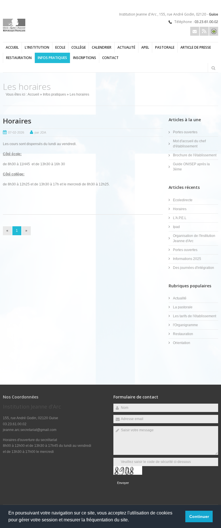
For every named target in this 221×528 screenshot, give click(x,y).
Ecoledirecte (183, 200)
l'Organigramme (185, 325)
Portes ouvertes (185, 132)
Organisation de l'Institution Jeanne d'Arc (194, 238)
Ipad (176, 227)
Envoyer (123, 483)
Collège (78, 47)
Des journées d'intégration (193, 268)
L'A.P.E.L (179, 218)
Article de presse (195, 47)
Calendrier (101, 47)
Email (194, 31)
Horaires (17, 121)
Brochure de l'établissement (194, 155)
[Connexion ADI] (213, 31)
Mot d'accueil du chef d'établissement (189, 143)
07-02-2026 (16, 132)
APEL (145, 47)
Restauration (19, 57)
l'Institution (37, 47)
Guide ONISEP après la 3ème (191, 166)
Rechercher (213, 68)
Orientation (181, 343)
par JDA (40, 132)
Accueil (12, 47)
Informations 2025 (187, 259)
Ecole (60, 47)
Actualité (126, 47)
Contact (110, 57)
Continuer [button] (199, 516)
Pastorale (164, 47)
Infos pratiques (52, 57)
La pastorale (183, 307)
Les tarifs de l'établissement (194, 316)
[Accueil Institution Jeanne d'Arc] (14, 31)
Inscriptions (84, 57)
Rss (204, 31)
